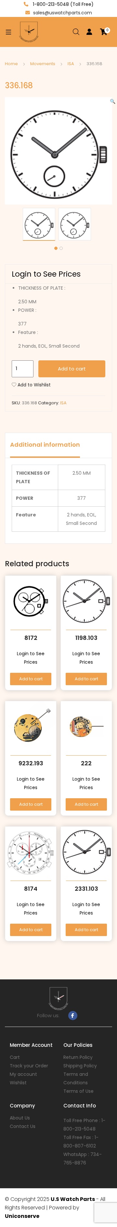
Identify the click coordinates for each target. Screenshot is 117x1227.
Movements (42, 64)
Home (11, 64)
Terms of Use (78, 1091)
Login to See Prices (46, 274)
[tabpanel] (40, 224)
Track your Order (29, 1065)
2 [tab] (61, 248)
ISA (71, 64)
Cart (15, 1057)
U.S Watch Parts (73, 1199)
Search (76, 32)
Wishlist (18, 1082)
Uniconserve (22, 1216)
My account (23, 1074)
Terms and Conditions (75, 1078)
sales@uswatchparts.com (62, 12)
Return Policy (78, 1057)
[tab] (45, 445)
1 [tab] (56, 248)
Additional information (45, 444)
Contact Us (22, 1126)
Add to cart (72, 368)
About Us (20, 1118)
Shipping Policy (80, 1065)
